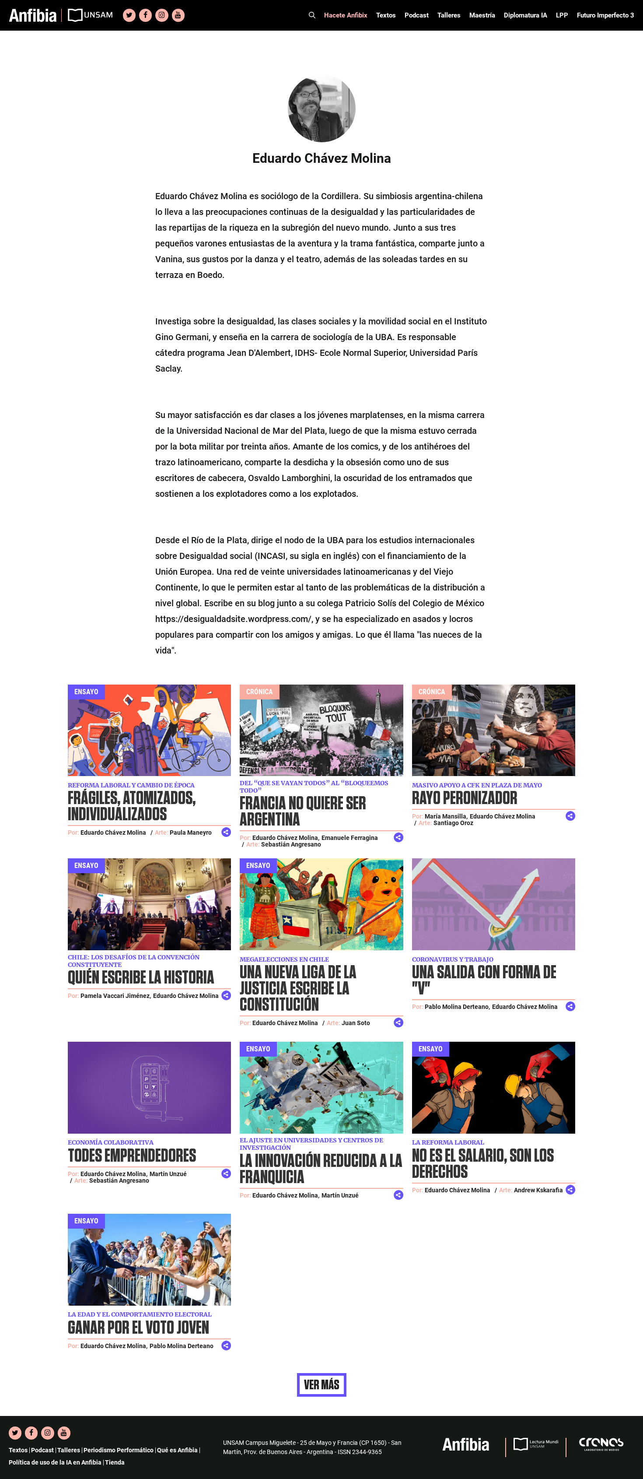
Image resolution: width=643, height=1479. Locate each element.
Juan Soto (356, 1022)
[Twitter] (129, 15)
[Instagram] (161, 15)
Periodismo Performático (119, 1450)
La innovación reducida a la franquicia (321, 1169)
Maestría (482, 15)
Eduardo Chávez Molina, (285, 837)
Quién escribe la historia (141, 978)
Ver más (321, 1385)
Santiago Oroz (453, 822)
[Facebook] (145, 15)
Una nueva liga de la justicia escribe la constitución (298, 989)
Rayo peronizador (464, 798)
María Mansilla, (446, 816)
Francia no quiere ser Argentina (303, 811)
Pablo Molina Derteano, (457, 1006)
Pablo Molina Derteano (181, 1345)
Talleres (449, 15)
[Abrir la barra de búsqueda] (312, 15)
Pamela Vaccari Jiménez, (115, 995)
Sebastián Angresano (291, 844)
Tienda (115, 1462)
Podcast (417, 15)
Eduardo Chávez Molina (113, 832)
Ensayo (86, 692)
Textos (386, 15)
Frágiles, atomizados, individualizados (132, 806)
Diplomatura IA (525, 15)
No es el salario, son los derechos (483, 1164)
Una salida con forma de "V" (484, 980)
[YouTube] (178, 15)
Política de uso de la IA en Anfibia (55, 1462)
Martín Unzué (168, 1173)
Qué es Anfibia (177, 1450)
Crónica (259, 692)
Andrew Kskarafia (538, 1190)
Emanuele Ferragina (350, 837)
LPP (562, 15)
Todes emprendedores (132, 1156)
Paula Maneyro (191, 832)
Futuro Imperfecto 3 (605, 15)
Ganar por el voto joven (138, 1328)
